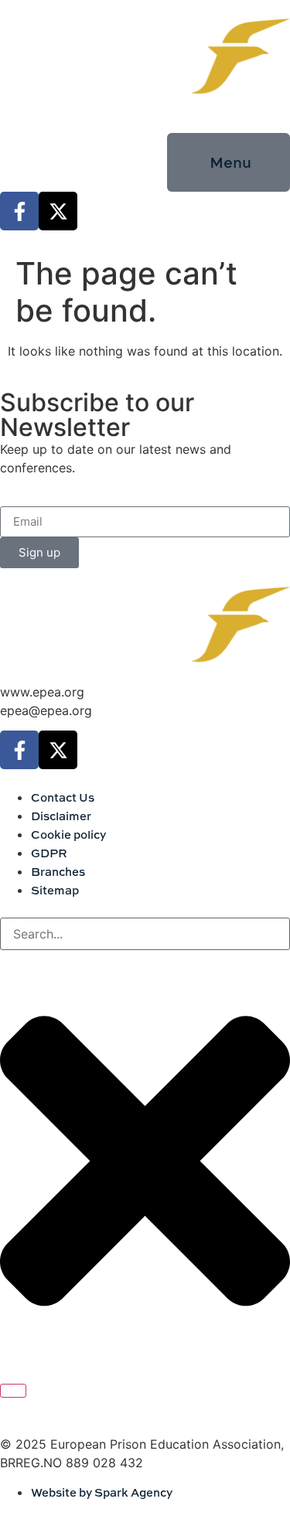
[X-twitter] (58, 211)
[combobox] (145, 934)
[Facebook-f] (19, 211)
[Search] (13, 1391)
